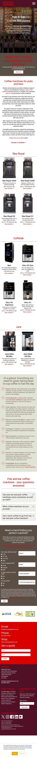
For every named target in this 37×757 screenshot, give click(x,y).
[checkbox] (9, 557)
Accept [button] (14, 753)
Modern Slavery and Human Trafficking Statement (12, 726)
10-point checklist (29, 467)
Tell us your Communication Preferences (10, 725)
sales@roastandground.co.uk (16, 597)
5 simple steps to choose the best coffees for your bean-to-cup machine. (8, 693)
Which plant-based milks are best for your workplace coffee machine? (9, 698)
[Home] (8, 3)
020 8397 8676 (5, 635)
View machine (9, 188)
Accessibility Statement (6, 727)
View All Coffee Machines (7, 720)
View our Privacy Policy (6, 722)
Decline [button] (22, 753)
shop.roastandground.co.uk (9, 642)
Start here (18, 72)
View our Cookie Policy (6, 723)
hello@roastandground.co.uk (9, 629)
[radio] (9, 554)
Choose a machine (18, 143)
